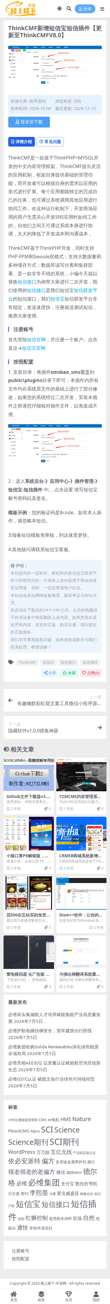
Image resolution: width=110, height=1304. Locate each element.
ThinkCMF (27, 662)
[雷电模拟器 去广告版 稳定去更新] (29, 952)
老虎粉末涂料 (60, 1218)
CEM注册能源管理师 (23, 1120)
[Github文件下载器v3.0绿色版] (29, 774)
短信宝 (57, 299)
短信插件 (90, 662)
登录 (87, 9)
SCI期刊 (64, 1141)
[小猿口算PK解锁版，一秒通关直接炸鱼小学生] (29, 833)
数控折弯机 (86, 1183)
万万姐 (43, 1152)
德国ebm (74, 1172)
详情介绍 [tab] (24, 141)
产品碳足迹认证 (84, 1153)
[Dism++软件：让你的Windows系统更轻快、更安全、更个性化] (81, 893)
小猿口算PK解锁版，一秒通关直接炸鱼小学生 (27, 858)
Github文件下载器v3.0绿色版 (27, 799)
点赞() (93, 673)
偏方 (48, 1161)
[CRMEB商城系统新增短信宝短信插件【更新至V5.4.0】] (81, 833)
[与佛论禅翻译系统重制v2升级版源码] (81, 952)
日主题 (14, 1193)
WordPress (21, 1151)
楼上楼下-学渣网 (53, 1283)
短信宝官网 (33, 348)
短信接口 (27, 282)
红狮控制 (37, 1218)
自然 (89, 1218)
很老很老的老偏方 (31, 1172)
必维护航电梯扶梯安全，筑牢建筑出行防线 (50, 1030)
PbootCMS (18, 1131)
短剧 (21, 1219)
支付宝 (67, 1183)
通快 (22, 1227)
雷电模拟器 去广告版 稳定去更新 (28, 976)
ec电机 (53, 1119)
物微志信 (86, 1194)
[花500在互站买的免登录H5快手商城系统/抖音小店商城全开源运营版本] (29, 893)
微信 (60, 1172)
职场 (77, 1218)
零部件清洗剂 (40, 1228)
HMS (65, 1119)
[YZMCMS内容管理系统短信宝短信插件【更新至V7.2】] (81, 774)
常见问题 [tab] (53, 141)
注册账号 (20, 1251)
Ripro (35, 1131)
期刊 (24, 1193)
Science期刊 (28, 1142)
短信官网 (36, 339)
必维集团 (44, 1182)
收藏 (72, 673)
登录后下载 (32, 122)
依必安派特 (24, 1160)
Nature (81, 1119)
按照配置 (20, 1258)
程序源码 (37, 101)
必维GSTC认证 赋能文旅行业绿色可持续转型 (51, 1079)
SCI (47, 1129)
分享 (52, 673)
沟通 (52, 1194)
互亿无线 (61, 1151)
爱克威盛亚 (68, 1193)
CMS (43, 1119)
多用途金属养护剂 (71, 1161)
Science (67, 1130)
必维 (21, 1183)
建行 (91, 1161)
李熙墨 (39, 1192)
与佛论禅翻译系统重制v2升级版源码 (81, 976)
